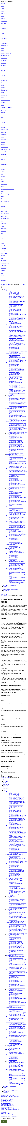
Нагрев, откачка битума (15, 345)
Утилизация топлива (11, 362)
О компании (6, 590)
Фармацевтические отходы (15, 466)
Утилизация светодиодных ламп (17, 535)
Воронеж (3, 72)
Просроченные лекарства (7, 1104)
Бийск (2, 40)
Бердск (2, 33)
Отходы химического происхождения (14, 355)
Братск (2, 48)
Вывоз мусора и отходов (12, 291)
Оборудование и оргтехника (8, 1108)
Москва (2, 137)
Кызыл (2, 119)
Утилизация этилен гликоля (16, 361)
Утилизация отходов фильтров (13, 515)
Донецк (3, 75)
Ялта (2, 278)
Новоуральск (4, 161)
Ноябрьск (3, 169)
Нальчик (3, 142)
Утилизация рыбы (13, 479)
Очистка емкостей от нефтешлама (17, 331)
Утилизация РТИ (10, 560)
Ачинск (2, 26)
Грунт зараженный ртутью (15, 429)
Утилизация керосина (14, 373)
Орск (2, 179)
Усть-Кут (3, 255)
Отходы (6, 595)
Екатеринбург (4, 80)
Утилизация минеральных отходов (17, 314)
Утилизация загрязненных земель (17, 424)
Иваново (3, 82)
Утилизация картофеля (14, 483)
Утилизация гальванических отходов (18, 360)
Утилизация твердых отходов (16, 317)
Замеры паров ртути (5, 1113)
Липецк (3, 122)
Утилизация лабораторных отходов (17, 467)
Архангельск (4, 21)
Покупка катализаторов (15, 551)
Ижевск (2, 85)
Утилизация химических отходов (14, 353)
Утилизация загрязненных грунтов (14, 421)
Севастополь (4, 211)
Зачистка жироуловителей (15, 413)
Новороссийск (4, 156)
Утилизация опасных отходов (13, 568)
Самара (3, 198)
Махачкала (3, 134)
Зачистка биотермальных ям (16, 391)
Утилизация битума (14, 347)
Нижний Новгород (5, 149)
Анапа (2, 16)
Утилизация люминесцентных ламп (18, 534)
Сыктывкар (3, 228)
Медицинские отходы (11, 454)
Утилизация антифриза (15, 359)
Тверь (2, 233)
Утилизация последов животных (17, 447)
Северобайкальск (5, 213)
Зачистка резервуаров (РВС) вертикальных (16, 380)
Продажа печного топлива (15, 376)
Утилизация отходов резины (16, 564)
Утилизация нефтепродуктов (16, 326)
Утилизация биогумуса (15, 436)
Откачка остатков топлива (15, 368)
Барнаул (2, 30)
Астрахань (3, 23)
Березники (3, 35)
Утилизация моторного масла (16, 407)
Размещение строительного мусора (17, 523)
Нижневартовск (4, 147)
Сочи (2, 221)
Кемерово (3, 102)
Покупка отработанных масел (16, 552)
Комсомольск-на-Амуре (6, 107)
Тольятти (3, 236)
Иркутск (3, 87)
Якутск (3, 275)
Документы (6, 587)
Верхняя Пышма (5, 55)
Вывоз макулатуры (13, 302)
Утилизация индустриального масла (18, 406)
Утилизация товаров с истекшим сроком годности (17, 474)
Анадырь (3, 13)
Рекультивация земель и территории (18, 432)
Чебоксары (3, 265)
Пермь (2, 186)
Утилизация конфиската (15, 496)
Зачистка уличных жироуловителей (17, 416)
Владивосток (4, 58)
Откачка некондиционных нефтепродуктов (15, 338)
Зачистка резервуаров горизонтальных (14, 385)
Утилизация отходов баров (15, 485)
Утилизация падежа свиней (16, 442)
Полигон (5, 785)
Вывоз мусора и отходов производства (10, 1096)
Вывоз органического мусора (16, 300)
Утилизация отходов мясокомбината (18, 451)
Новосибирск (4, 159)
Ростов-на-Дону (5, 194)
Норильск (3, 166)
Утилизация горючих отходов (16, 370)
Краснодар (3, 110)
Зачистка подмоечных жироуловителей (14, 418)
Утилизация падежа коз (15, 445)
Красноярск (3, 112)
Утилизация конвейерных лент (16, 561)
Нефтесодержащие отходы (12, 325)
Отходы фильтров (13, 518)
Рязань (2, 196)
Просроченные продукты (7, 1099)
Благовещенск (4, 45)
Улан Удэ (3, 245)
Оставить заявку (5, 594)
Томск (2, 238)
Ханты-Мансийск (5, 263)
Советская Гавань (5, 218)
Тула (2, 240)
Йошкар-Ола (4, 90)
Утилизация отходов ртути (12, 529)
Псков (2, 191)
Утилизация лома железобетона (17, 527)
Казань (3, 92)
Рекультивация (12, 430)
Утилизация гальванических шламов (18, 351)
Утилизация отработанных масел (17, 344)
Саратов (3, 206)
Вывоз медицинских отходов (16, 308)
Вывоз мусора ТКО (14, 292)
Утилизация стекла (14, 322)
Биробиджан (4, 43)
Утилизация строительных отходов (15, 521)
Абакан (3, 3)
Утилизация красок (14, 539)
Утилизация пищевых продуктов (14, 468)
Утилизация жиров (11, 408)
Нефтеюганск (4, 144)
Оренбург (3, 176)
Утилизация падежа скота (15, 440)
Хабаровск (3, 260)
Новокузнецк (4, 154)
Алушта (2, 8)
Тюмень (2, 243)
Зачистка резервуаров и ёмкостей (14, 377)
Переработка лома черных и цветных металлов (16, 312)
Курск (2, 117)
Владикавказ (4, 60)
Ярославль (3, 280)
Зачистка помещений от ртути (16, 532)
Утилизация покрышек (14, 547)
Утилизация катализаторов (15, 519)
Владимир (3, 63)
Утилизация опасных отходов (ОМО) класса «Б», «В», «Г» (16, 456)
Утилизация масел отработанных (17, 398)
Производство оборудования (10, 589)
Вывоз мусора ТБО (14, 293)
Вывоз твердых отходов (15, 310)
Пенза (2, 181)
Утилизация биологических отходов (15, 433)
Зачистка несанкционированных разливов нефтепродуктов (17, 336)
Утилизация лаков (13, 538)
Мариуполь (3, 132)
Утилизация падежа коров (15, 441)
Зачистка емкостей (13, 378)
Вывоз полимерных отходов (16, 305)
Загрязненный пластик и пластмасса (9, 1116)
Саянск (2, 208)
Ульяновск (3, 248)
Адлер (2, 6)
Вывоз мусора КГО (14, 294)
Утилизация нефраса (14, 374)
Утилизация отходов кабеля (16, 526)
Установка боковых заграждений (17, 525)
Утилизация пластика (11, 553)
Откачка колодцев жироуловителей (17, 420)
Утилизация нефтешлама (15, 330)
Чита (2, 273)
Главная (2, 595)
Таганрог (3, 231)
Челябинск (3, 268)
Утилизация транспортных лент (17, 563)
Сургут (2, 226)
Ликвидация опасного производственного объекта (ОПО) (17, 511)
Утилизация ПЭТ (13, 555)
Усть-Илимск (4, 253)
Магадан (3, 127)
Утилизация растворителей (16, 543)
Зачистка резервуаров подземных (17, 390)
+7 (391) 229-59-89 (5, 284)
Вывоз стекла (12, 306)
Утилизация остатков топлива (16, 369)
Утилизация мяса (13, 478)
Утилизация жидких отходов (16, 315)
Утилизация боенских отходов (16, 449)
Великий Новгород (6, 53)
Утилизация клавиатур (14, 500)
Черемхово (3, 270)
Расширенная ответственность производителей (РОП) (16, 583)
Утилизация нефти (13, 352)
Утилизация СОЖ (13, 365)
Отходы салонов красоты (15, 540)
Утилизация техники (14, 493)
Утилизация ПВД (13, 559)
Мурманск (3, 139)
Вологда (3, 70)
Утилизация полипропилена (16, 565)
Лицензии (5, 781)
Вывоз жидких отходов (15, 309)
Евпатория (3, 77)
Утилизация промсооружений (13, 506)
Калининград (4, 95)
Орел (2, 174)
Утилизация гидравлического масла (18, 400)
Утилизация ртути (13, 530)
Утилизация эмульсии (14, 542)
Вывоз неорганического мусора (17, 301)
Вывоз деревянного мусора (16, 297)
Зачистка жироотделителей (15, 415)
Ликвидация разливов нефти (16, 343)
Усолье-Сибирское (5, 250)
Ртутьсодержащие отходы (7, 1110)
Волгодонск (3, 68)
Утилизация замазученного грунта (17, 425)
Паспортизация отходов (15, 323)
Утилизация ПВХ (13, 557)
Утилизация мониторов (15, 498)
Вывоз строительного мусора (16, 296)
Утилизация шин (10, 544)
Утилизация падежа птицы (15, 444)
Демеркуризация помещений (16, 531)
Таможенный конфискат (15, 495)
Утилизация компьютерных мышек (17, 501)
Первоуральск (4, 184)
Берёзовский (4, 38)
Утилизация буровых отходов (16, 427)
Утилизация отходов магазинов (17, 484)
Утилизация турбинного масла (16, 399)
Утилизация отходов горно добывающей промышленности (17, 514)
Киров (2, 105)
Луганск (3, 124)
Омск (2, 171)
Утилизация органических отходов (17, 318)
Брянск (2, 50)
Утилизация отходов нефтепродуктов (14, 328)
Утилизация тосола (14, 366)
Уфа (2, 258)
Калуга (2, 97)
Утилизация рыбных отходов (16, 453)
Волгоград (3, 65)
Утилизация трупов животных (16, 446)
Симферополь (4, 216)
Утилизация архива (14, 502)
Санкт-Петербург (5, 201)
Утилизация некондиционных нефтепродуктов (16, 341)
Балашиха (3, 28)
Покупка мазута (13, 550)
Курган (2, 114)
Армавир (3, 18)
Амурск (3, 11)
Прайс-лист (6, 586)
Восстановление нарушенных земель (18, 428)
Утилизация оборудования (12, 488)
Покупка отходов (10, 548)
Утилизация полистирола (15, 567)
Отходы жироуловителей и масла (17, 410)
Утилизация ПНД (13, 556)
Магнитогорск (4, 129)
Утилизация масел (10, 395)
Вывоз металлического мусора (16, 298)
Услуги (5, 289)
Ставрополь (3, 223)
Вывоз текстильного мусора (16, 304)
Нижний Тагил (4, 152)
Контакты (5, 591)
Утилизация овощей (14, 476)
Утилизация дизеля (14, 372)
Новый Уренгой (4, 164)
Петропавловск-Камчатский (7, 189)
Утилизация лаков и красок (13, 536)
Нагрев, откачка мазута (15, 349)
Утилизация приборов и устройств (17, 497)
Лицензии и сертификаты (9, 585)
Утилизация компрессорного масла (17, 402)
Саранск (3, 203)
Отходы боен (12, 450)
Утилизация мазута (14, 348)
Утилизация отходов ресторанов (17, 487)
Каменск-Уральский (5, 100)
